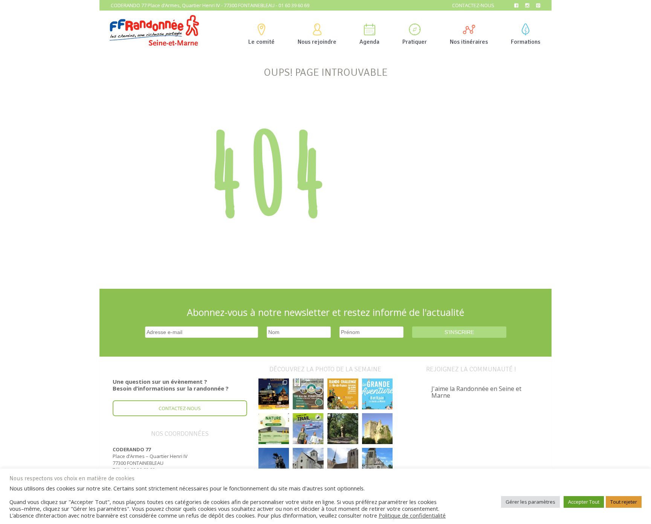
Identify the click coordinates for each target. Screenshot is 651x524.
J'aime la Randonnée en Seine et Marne (476, 392)
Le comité (261, 42)
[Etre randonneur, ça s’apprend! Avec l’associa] (342, 428)
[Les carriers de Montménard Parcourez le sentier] (308, 463)
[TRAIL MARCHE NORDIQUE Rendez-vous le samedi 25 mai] (308, 428)
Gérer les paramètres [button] (530, 501)
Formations (525, 42)
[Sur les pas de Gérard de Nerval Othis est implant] (377, 463)
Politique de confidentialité (412, 515)
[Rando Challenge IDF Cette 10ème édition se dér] (342, 393)
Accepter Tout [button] (583, 501)
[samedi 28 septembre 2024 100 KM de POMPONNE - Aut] (308, 393)
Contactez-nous (473, 5)
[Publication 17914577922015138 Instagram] (273, 393)
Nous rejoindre (317, 42)
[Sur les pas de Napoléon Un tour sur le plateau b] (273, 463)
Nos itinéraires (469, 42)
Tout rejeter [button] (623, 501)
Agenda (369, 42)
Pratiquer (414, 42)
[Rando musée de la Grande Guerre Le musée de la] (273, 428)
